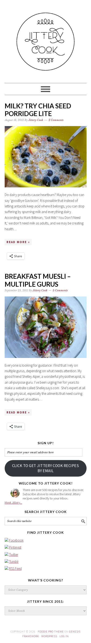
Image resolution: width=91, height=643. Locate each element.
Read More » (18, 242)
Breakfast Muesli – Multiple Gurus (38, 280)
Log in (64, 636)
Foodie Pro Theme (51, 631)
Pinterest (15, 547)
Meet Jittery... (13, 502)
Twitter (13, 554)
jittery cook (46, 39)
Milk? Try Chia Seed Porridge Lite (38, 110)
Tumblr (14, 561)
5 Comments (60, 290)
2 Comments (56, 120)
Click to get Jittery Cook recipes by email (45, 468)
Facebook (16, 540)
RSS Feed (15, 568)
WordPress (49, 636)
